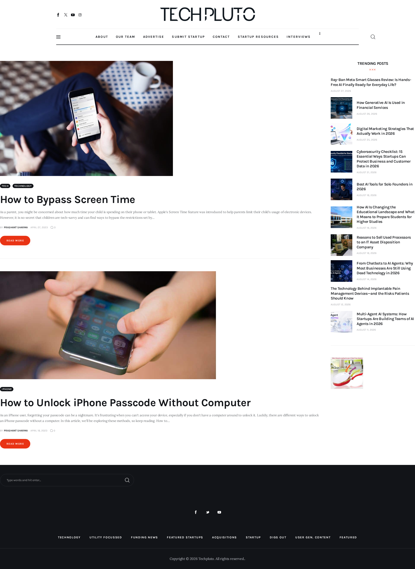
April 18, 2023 (38, 430)
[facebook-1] (196, 512)
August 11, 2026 (366, 329)
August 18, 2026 (367, 195)
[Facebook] (58, 15)
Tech (5, 185)
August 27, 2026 (341, 90)
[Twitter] (65, 15)
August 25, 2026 (367, 139)
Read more (15, 240)
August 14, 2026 (367, 279)
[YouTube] (73, 15)
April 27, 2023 (39, 227)
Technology (23, 185)
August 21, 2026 (367, 172)
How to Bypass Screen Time (67, 199)
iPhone (7, 389)
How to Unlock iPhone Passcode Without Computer (125, 402)
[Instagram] (80, 15)
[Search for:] (67, 480)
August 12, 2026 (341, 304)
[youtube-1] (219, 512)
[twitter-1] (207, 512)
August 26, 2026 (367, 113)
